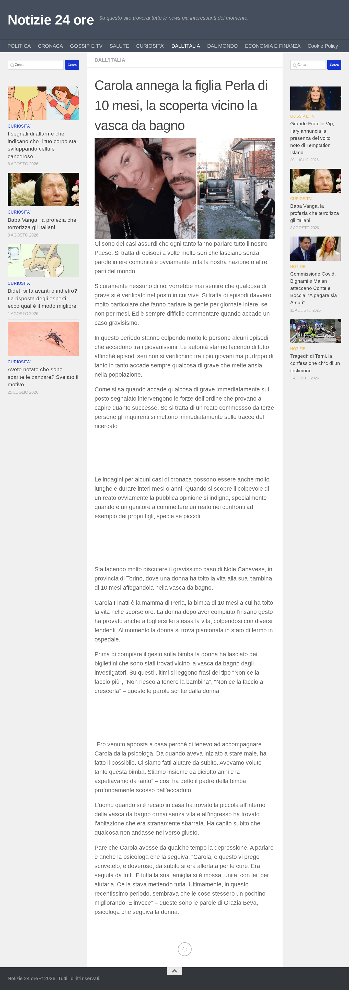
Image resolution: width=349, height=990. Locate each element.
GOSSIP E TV (86, 46)
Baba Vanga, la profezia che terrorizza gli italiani (314, 213)
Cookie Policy (323, 46)
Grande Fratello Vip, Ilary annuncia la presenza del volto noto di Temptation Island (312, 138)
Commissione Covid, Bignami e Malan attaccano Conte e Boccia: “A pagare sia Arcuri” (313, 288)
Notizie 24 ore (51, 19)
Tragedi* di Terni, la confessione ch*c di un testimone (315, 363)
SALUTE (119, 46)
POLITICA (19, 46)
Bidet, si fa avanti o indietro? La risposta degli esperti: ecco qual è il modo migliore (42, 298)
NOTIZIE (297, 266)
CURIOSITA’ (150, 46)
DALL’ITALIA (185, 46)
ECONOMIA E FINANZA (272, 46)
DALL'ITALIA (110, 60)
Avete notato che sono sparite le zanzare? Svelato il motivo (43, 376)
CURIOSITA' (19, 126)
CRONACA (50, 46)
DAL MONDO (222, 46)
